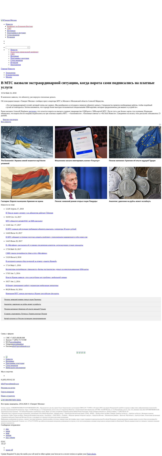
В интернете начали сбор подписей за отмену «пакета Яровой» (31, 261)
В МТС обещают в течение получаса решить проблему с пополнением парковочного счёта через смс (47, 237)
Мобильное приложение (15, 368)
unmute (8, 435)
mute (7, 433)
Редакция (11, 37)
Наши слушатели (8, 396)
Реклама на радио (8, 388)
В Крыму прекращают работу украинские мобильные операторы (32, 285)
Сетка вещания (13, 35)
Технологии (10, 73)
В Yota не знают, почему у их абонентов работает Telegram (29, 213)
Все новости (6, 122)
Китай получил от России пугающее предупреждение (25, 318)
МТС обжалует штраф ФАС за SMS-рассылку (24, 221)
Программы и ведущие (16, 33)
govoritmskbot (15, 342)
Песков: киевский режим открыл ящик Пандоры (22, 299)
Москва (9, 77)
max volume (10, 438)
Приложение (15, 65)
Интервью (11, 31)
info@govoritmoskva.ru (21, 346)
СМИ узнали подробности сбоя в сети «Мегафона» (26, 253)
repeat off (9, 450)
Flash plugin (91, 454)
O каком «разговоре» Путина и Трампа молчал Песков (25, 314)
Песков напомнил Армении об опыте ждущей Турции (25, 309)
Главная (4, 69)
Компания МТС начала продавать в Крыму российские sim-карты (32, 293)
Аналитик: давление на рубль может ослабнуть (22, 304)
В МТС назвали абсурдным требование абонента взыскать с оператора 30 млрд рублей (41, 229)
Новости (9, 24)
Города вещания (7, 392)
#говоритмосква (12, 75)
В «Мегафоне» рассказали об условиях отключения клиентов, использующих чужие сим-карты (44, 245)
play (7, 429)
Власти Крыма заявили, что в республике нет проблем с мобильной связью (36, 277)
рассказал (32, 111)
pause (8, 431)
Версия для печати (10, 120)
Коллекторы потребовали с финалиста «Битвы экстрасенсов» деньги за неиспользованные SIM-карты (47, 269)
